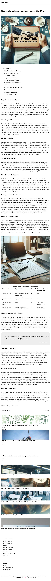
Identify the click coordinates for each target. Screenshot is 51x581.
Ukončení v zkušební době (12, 85)
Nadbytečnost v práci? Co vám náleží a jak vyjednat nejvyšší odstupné (19, 501)
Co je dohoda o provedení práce (13, 70)
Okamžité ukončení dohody (12, 80)
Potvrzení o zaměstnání (11, 92)
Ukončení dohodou (10, 75)
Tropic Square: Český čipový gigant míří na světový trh (20, 425)
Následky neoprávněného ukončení (14, 87)
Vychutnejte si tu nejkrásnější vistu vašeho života (14, 514)
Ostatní (48, 410)
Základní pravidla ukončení (12, 73)
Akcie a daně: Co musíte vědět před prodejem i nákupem (20, 456)
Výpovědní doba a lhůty (11, 78)
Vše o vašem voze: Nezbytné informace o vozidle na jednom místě (18, 475)
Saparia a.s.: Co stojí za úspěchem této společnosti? (18, 440)
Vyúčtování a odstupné (11, 89)
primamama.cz (4, 2)
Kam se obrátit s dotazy (11, 94)
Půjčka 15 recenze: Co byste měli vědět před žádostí (15, 488)
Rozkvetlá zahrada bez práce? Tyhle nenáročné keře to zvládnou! (18, 528)
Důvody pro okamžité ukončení (13, 82)
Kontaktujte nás (15, 405)
